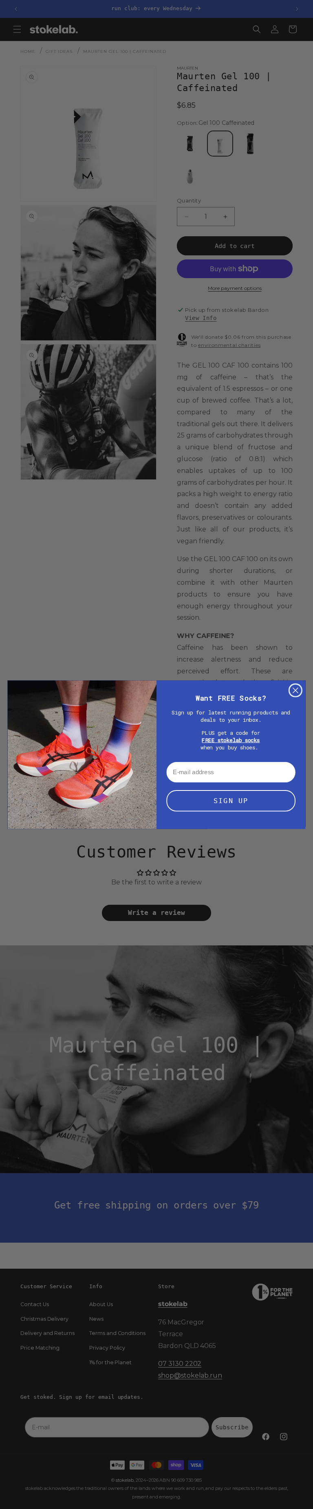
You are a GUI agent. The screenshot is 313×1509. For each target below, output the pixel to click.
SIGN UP (231, 801)
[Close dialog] (295, 690)
